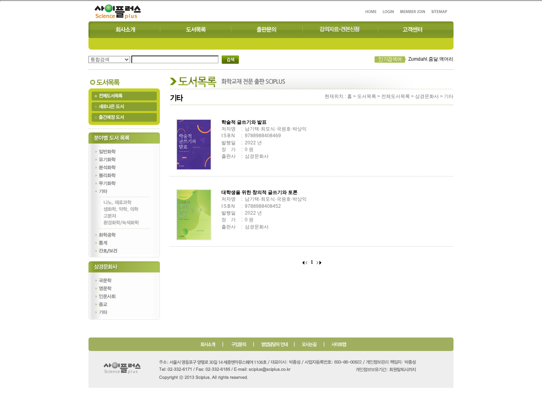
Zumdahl (417, 59)
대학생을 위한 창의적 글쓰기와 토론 (259, 192)
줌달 (433, 59)
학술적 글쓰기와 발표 (244, 122)
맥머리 (446, 59)
